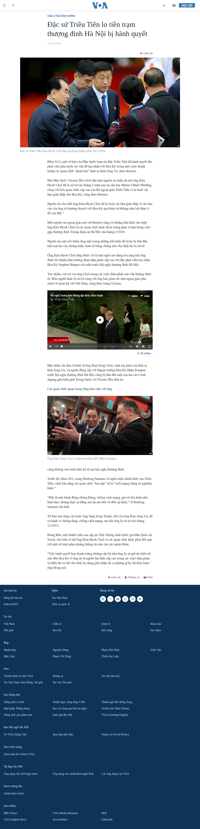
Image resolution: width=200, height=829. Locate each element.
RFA (104, 813)
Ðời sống (107, 630)
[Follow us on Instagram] (125, 599)
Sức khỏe (155, 630)
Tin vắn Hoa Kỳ (111, 676)
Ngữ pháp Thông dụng (17, 708)
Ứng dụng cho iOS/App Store (21, 773)
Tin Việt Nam (59, 598)
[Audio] (164, 5)
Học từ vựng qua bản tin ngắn (70, 708)
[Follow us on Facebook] (103, 599)
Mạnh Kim (10, 650)
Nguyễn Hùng (61, 650)
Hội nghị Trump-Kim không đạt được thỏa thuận (76, 295)
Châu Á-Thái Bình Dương (61, 16)
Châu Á (57, 624)
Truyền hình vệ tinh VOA (18, 676)
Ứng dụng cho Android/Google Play (73, 773)
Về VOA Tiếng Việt (15, 734)
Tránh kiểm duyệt (14, 793)
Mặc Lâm (9, 656)
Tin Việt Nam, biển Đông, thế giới (23, 682)
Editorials (107, 819)
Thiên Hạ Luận (110, 656)
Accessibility (60, 819)
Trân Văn (155, 650)
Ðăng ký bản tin (13, 598)
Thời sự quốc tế (61, 604)
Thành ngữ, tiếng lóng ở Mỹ (69, 702)
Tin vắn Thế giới (62, 682)
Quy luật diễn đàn (63, 734)
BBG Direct (10, 813)
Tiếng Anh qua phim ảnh (18, 715)
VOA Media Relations (65, 813)
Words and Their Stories (115, 708)
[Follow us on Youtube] (118, 599)
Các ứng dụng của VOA (115, 773)
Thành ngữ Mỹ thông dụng (117, 702)
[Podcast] (133, 599)
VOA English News (15, 819)
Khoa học (155, 624)
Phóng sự (58, 676)
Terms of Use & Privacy (115, 734)
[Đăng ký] (140, 599)
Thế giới (8, 630)
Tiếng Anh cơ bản (14, 702)
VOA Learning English (115, 715)
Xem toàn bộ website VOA (19, 754)
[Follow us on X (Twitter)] (110, 599)
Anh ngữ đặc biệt (62, 715)
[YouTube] (174, 5)
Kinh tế (106, 624)
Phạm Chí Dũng (62, 656)
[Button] (146, 53)
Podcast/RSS (11, 604)
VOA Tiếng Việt (64, 299)
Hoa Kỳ (57, 630)
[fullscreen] (149, 346)
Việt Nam (9, 624)
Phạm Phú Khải (110, 650)
